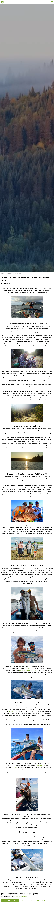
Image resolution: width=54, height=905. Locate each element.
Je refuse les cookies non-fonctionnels (33, 900)
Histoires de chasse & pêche (14, 273)
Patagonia (47, 703)
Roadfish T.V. (30, 668)
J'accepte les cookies (10, 900)
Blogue (3, 273)
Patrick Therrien (13, 711)
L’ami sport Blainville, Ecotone (27, 670)
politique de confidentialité (20, 896)
